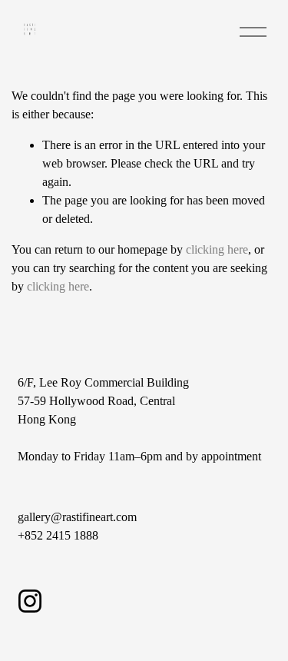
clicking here (217, 249)
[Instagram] (30, 601)
